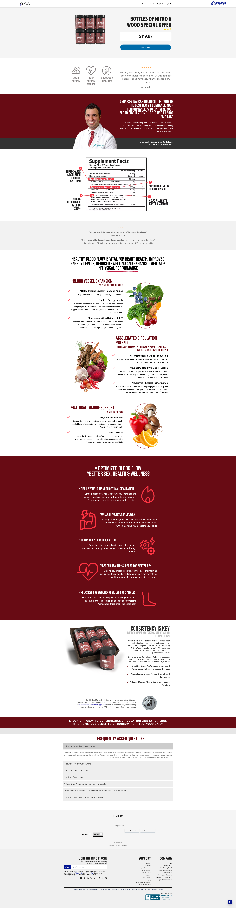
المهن (170, 863)
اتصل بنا (148, 875)
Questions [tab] (85, 834)
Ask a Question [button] (130, 831)
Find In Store (146, 870)
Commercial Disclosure (143, 882)
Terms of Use (90, 873)
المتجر (169, 4)
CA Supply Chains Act (165, 875)
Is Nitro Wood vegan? (74, 777)
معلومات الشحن (146, 868)
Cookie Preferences (144, 884)
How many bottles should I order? (79, 746)
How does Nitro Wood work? (77, 764)
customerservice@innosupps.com (92, 704)
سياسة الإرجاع (146, 873)
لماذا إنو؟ (160, 4)
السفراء (144, 4)
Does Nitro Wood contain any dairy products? (85, 784)
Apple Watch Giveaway (165, 880)
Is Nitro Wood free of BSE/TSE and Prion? (83, 797)
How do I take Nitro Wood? (76, 770)
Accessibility (168, 873)
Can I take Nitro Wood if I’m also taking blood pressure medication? (95, 791)
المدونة (152, 4)
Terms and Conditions (165, 870)
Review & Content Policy (164, 877)
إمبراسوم (148, 880)
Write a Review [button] (146, 831)
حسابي (148, 863)
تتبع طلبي (148, 865)
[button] (230, 902)
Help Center (147, 877)
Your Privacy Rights (166, 868)
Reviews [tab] (96, 834)
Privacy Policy (79, 873)
